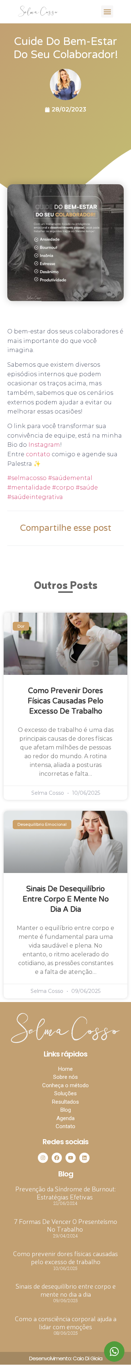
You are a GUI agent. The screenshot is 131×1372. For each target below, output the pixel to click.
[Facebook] (57, 1158)
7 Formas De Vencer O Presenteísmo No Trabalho (65, 1225)
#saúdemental (69, 478)
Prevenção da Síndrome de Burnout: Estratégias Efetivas (65, 1192)
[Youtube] (71, 1158)
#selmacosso (27, 478)
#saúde (86, 487)
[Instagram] (43, 1158)
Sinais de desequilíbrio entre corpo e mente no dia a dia (66, 899)
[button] (107, 11)
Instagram (44, 444)
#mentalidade (29, 487)
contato (38, 454)
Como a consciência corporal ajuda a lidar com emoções (65, 1322)
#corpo (62, 487)
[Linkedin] (84, 1158)
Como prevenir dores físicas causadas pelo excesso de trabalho (65, 701)
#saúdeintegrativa (35, 497)
